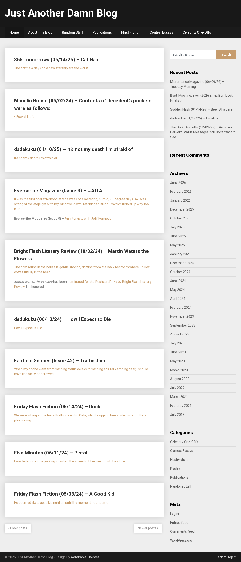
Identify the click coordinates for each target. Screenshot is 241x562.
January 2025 (180, 254)
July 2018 (177, 414)
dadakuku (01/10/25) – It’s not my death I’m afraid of (73, 149)
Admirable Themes (85, 557)
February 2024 (181, 307)
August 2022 (179, 379)
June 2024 (178, 281)
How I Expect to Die (28, 328)
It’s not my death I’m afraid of (35, 158)
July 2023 (177, 343)
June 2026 (178, 183)
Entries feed (179, 522)
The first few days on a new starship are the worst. (51, 68)
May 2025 (177, 245)
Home (14, 32)
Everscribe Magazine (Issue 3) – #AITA (58, 190)
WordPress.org (181, 540)
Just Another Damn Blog (61, 13)
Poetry (175, 468)
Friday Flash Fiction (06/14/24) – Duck (57, 406)
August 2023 (179, 334)
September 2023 (182, 325)
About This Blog (40, 32)
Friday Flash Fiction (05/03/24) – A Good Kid (64, 494)
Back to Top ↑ (226, 557)
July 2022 (177, 388)
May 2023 (177, 361)
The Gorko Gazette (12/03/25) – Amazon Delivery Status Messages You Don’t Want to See (203, 132)
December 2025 (182, 209)
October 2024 (180, 272)
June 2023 (178, 352)
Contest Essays (161, 32)
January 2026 (180, 200)
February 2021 (181, 406)
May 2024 (177, 290)
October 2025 (180, 218)
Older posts (18, 528)
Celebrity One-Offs (197, 32)
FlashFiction (130, 32)
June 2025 (178, 236)
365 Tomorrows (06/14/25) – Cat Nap (56, 59)
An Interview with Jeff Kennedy (88, 218)
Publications (102, 32)
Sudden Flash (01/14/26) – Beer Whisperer (202, 109)
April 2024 (177, 298)
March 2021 (179, 397)
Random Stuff (72, 32)
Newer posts (147, 528)
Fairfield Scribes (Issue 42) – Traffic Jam (59, 360)
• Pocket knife (24, 117)
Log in (174, 514)
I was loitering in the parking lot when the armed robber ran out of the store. (69, 461)
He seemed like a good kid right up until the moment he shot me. (61, 502)
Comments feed (182, 531)
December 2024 (182, 263)
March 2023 (179, 370)
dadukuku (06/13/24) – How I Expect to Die (62, 319)
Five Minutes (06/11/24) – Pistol (50, 453)
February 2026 (181, 191)
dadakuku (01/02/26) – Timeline (194, 118)
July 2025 (177, 227)
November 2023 (182, 316)
